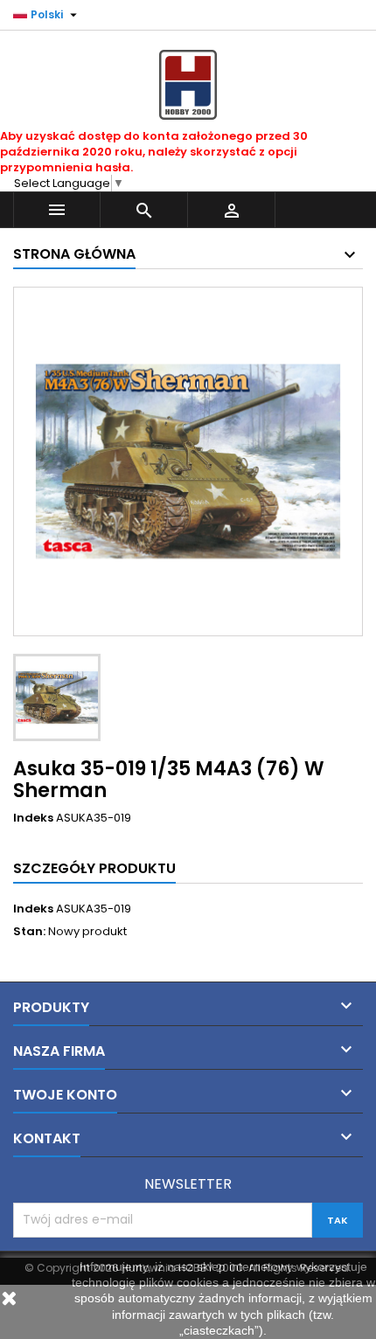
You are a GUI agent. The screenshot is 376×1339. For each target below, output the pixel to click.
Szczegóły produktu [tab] (94, 868)
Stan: (29, 932)
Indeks (33, 818)
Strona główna (74, 254)
